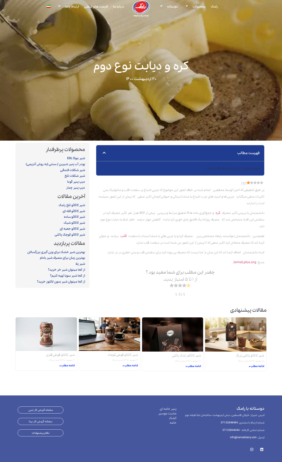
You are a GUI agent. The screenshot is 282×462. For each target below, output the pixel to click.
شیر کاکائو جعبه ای (72, 229)
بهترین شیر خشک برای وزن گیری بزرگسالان (56, 252)
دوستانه (172, 6)
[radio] (188, 286)
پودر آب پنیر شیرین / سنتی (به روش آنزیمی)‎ (55, 164)
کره (217, 212)
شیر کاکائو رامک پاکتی (186, 355)
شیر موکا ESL (76, 158)
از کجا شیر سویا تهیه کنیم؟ (67, 276)
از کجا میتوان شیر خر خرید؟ (66, 270)
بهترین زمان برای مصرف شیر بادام (62, 258)
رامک (214, 6)
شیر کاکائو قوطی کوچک (123, 355)
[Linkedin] (261, 448)
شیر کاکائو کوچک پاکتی (70, 235)
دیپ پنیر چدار (75, 188)
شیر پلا (80, 264)
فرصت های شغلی (96, 6)
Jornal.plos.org (244, 262)
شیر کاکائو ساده (74, 217)
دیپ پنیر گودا (76, 182)
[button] (104, 153)
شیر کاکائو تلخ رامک (72, 205)
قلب (123, 235)
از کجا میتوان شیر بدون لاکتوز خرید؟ (61, 281)
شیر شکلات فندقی (72, 170)
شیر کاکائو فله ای (74, 211)
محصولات (199, 6)
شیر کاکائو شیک (74, 223)
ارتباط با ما (72, 6)
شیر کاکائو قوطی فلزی (60, 355)
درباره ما (118, 6)
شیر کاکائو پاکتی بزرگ (250, 355)
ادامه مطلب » (256, 366)
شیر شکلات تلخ (75, 176)
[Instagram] (251, 448)
